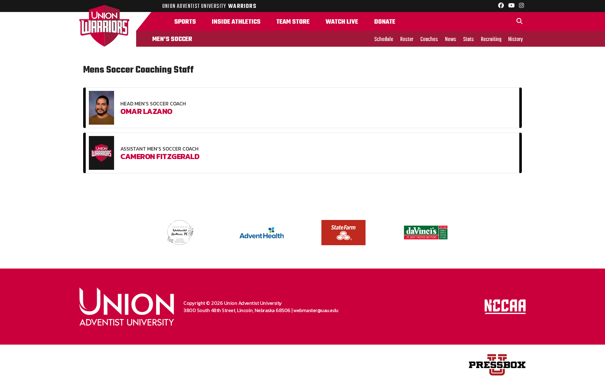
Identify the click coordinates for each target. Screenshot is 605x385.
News (450, 39)
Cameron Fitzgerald (159, 156)
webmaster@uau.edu (315, 310)
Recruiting (491, 39)
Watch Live (342, 22)
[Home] (107, 29)
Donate (384, 22)
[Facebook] (501, 6)
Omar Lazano (146, 111)
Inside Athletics (236, 22)
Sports (185, 22)
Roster (406, 39)
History (515, 39)
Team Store (293, 22)
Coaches (429, 39)
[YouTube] (511, 6)
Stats (468, 39)
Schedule (383, 39)
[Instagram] (521, 6)
